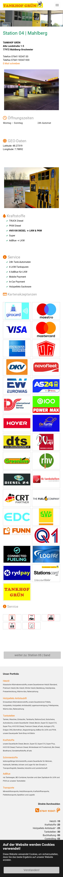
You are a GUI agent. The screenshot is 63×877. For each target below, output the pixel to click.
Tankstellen (9, 715)
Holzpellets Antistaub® (15, 698)
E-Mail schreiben (11, 63)
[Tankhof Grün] (23, 4)
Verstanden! (31, 870)
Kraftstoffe (8, 740)
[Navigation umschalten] (57, 5)
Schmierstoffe (10, 757)
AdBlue (6, 773)
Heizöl (6, 681)
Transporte (8, 787)
